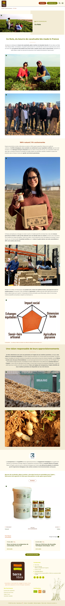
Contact (25, 603)
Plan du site (44, 603)
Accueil (3, 8)
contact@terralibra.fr (39, 571)
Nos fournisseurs (8, 8)
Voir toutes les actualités (32, 554)
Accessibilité (30, 603)
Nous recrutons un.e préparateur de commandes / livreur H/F (17, 545)
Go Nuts (7, 45)
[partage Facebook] (35, 577)
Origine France (7, 594)
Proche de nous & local (8, 592)
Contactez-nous (52, 3)
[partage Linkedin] (37, 577)
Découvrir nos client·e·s (52, 603)
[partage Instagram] (40, 577)
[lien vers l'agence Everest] (22, 603)
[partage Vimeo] (43, 577)
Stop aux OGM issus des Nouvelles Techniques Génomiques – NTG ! (46, 545)
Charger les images (53, 536)
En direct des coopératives (9, 590)
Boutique (42, 3)
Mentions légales (37, 603)
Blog (14, 541)
